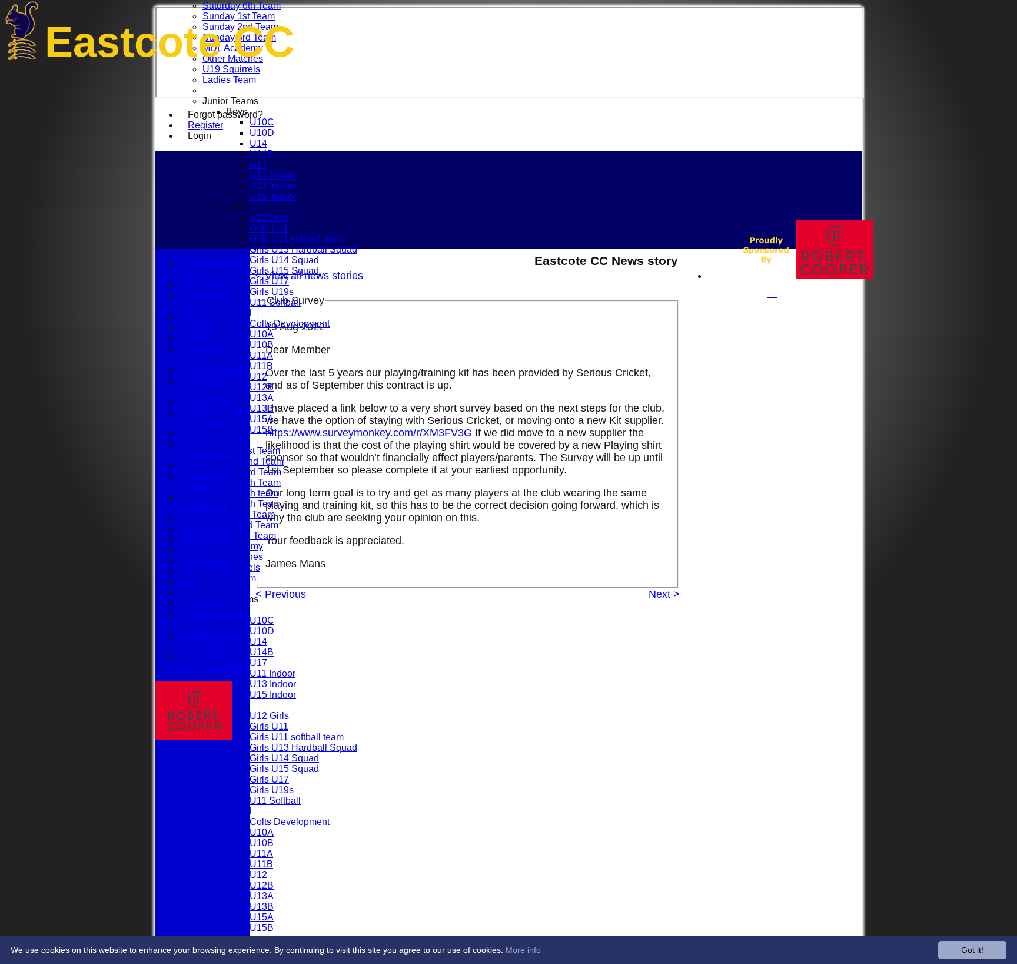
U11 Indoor (272, 175)
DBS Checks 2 (210, 571)
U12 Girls (269, 218)
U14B (262, 154)
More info (523, 950)
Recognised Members (204, 481)
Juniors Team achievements (208, 640)
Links (190, 550)
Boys (236, 112)
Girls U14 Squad (284, 260)
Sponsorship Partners (205, 300)
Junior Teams (230, 101)
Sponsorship (205, 285)
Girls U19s (272, 292)
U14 (258, 143)
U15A (262, 419)
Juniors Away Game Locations (213, 661)
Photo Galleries (211, 529)
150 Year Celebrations (205, 449)
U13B (262, 408)
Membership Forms (205, 353)
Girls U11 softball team (297, 239)
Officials (195, 465)
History (193, 433)
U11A (261, 355)
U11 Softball (275, 302)
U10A (262, 334)
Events (193, 317)
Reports (195, 338)
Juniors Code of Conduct (212, 618)
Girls (235, 207)
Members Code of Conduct (211, 417)
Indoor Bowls (206, 539)
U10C (262, 122)
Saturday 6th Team (241, 6)
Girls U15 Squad (284, 271)
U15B (262, 430)
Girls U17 (269, 281)
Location (197, 327)
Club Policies (207, 560)
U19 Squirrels (231, 69)
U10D (262, 133)
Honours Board (210, 518)
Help (189, 582)
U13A (262, 398)
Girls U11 (269, 228)
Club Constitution (204, 502)
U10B (262, 345)
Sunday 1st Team (238, 16)
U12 (258, 377)
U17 (258, 165)
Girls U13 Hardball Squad (303, 249)
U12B (262, 387)
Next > (664, 594)
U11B (261, 366)
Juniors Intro (204, 603)
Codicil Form (205, 401)
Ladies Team (229, 80)
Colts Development (290, 324)
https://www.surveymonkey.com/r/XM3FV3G (368, 433)
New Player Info (212, 370)
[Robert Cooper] (796, 276)
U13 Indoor (273, 186)
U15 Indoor (273, 196)
